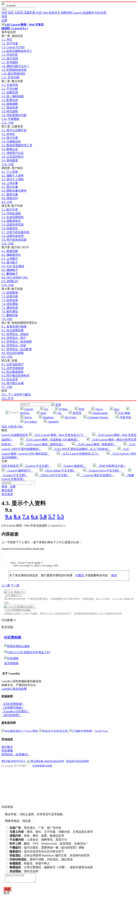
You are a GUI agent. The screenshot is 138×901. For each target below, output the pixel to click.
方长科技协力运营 (42, 765)
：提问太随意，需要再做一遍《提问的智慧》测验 (47, 847)
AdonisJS (53, 421)
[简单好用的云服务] (17, 646)
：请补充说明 (24, 871)
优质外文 (55, 12)
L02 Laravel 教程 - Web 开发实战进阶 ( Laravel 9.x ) (33, 525)
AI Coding (30, 421)
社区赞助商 (12, 637)
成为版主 (7, 746)
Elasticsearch (100, 413)
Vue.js (99, 409)
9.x (8, 516)
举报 (7, 889)
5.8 (43, 516)
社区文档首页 (10, 465)
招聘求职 (67, 12)
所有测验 (7, 750)
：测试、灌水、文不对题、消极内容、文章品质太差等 (51, 831)
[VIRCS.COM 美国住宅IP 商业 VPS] (27, 652)
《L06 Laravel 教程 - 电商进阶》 (96, 444)
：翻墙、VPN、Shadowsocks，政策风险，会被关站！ (49, 843)
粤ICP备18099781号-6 (13, 761)
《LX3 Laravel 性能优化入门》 (80, 453)
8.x (17, 516)
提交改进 (7, 494)
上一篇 (5, 585)
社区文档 (100, 12)
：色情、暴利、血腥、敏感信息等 (37, 835)
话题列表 (30, 12)
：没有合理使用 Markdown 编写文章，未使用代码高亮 (50, 855)
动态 (11, 12)
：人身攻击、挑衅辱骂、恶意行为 (38, 839)
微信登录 (7, 490)
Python (63, 409)
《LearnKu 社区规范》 (15, 711)
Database (48, 417)
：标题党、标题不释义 (30, 863)
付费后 (79, 575)
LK (59, 413)
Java (116, 409)
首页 (58, 404)
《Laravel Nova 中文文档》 (103, 470)
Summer (9, 765)
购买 (114, 575)
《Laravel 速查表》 (73, 465)
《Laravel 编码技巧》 (19, 470)
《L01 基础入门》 (13, 595)
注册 (4, 20)
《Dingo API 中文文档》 (54, 475)
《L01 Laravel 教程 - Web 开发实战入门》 (59, 434)
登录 (4, 16)
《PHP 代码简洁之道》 (111, 465)
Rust (43, 413)
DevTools (70, 417)
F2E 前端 (124, 413)
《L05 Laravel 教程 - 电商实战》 (44, 444)
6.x (34, 516)
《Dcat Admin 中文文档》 (59, 470)
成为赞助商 (11, 663)
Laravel (29, 409)
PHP (81, 409)
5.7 (51, 516)
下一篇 (15, 585)
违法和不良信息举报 (77, 761)
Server (28, 417)
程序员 (77, 413)
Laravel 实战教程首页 (15, 434)
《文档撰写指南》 (12, 707)
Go (46, 409)
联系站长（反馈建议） (15, 754)
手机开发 (125, 417)
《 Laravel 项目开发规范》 (97, 475)
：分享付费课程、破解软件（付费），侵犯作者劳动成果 (51, 867)
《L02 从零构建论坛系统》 (18, 610)
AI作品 (19, 12)
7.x (25, 516)
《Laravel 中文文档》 (37, 465)
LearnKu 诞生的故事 (14, 688)
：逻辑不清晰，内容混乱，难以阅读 (41, 859)
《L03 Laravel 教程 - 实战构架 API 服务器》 (52, 439)
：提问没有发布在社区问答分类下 (37, 851)
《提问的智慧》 (11, 715)
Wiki (20, 426)
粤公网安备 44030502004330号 (47, 761)
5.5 (60, 516)
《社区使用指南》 (12, 703)
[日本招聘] (11, 658)
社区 (4, 12)
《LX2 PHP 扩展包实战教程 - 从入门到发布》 (81, 448)
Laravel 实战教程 (84, 12)
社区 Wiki (42, 12)
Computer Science (98, 417)
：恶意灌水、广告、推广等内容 (35, 827)
